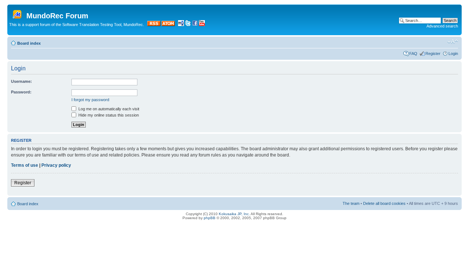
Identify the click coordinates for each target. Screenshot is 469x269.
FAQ (413, 53)
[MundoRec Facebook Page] (195, 24)
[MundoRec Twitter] (188, 24)
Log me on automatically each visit (108, 109)
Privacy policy (56, 165)
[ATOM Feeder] (168, 24)
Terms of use (24, 165)
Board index (29, 43)
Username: (21, 81)
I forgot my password (90, 99)
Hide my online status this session (108, 115)
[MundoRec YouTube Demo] (202, 24)
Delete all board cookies (384, 203)
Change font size (452, 41)
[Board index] (17, 12)
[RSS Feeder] (153, 24)
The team (351, 203)
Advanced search (442, 26)
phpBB (209, 218)
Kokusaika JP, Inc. (234, 214)
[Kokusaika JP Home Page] (181, 24)
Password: (21, 92)
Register (432, 53)
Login (453, 53)
